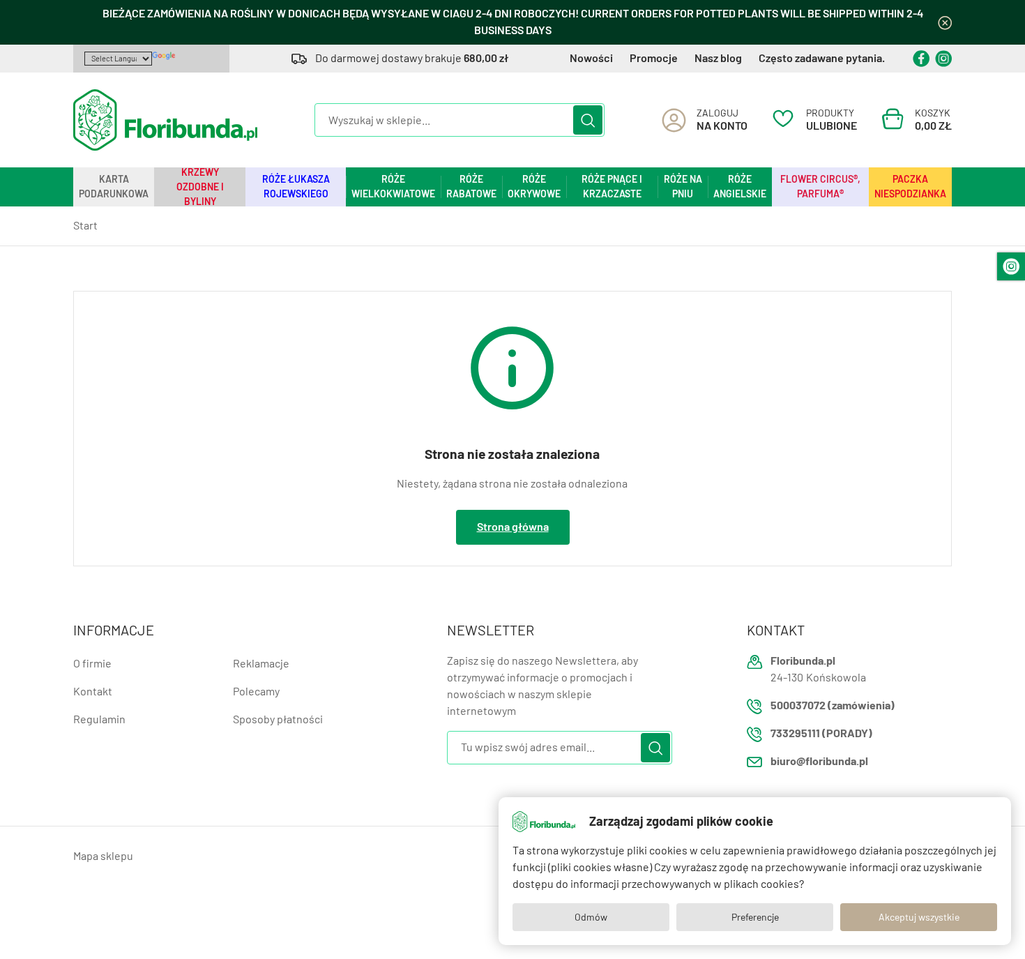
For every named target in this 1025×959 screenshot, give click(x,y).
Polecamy (256, 691)
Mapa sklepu (103, 856)
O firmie (92, 664)
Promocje (654, 58)
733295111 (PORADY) (821, 733)
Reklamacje (261, 664)
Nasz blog (718, 58)
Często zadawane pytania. (822, 58)
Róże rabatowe (471, 186)
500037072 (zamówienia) (832, 705)
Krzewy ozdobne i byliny (200, 186)
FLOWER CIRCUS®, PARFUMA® (820, 186)
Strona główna (513, 527)
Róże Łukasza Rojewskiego (296, 186)
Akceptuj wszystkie (919, 917)
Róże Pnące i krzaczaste (612, 186)
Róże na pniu (683, 186)
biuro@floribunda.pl (819, 761)
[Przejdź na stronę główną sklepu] (165, 120)
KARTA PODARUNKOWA (114, 186)
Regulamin (99, 719)
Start (85, 226)
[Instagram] (943, 58)
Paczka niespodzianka (910, 186)
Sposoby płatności (278, 719)
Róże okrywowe (534, 186)
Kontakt (92, 691)
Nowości (591, 58)
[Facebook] (921, 58)
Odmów (591, 917)
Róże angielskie (739, 186)
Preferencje (755, 917)
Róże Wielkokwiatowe (393, 186)
